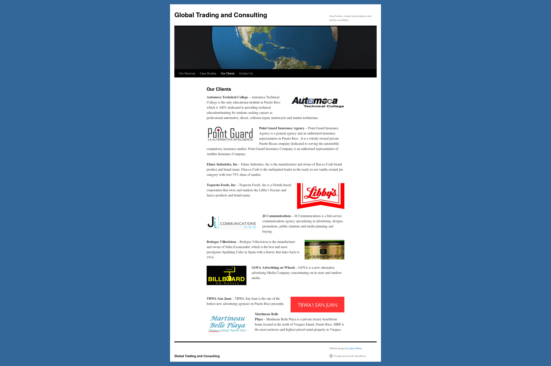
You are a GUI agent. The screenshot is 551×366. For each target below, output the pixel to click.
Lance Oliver (354, 348)
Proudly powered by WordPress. (350, 356)
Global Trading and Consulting (220, 14)
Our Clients (228, 73)
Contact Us (246, 73)
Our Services (187, 73)
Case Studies (208, 73)
